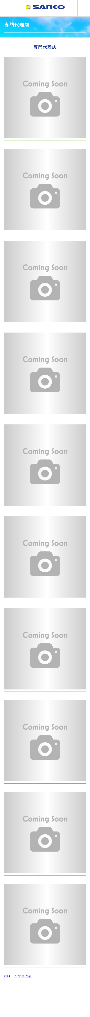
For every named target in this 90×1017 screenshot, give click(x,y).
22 (15, 976)
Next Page (25, 976)
